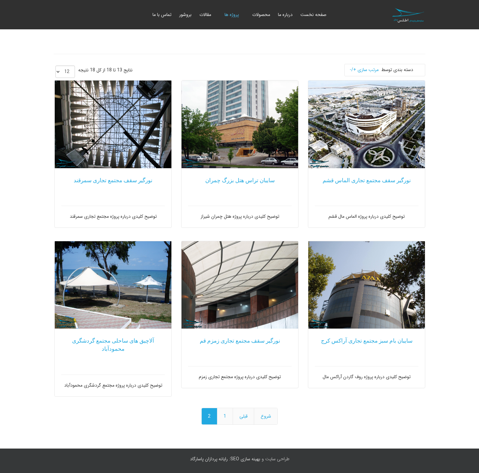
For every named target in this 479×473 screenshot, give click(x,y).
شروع (266, 416)
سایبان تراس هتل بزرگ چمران (240, 180)
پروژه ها (232, 14)
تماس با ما (161, 14)
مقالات (205, 14)
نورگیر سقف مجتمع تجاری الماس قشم (367, 180)
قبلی (244, 416)
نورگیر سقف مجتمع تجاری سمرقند (113, 180)
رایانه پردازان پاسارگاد (209, 459)
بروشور (185, 14)
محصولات (261, 14)
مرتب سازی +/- (364, 69)
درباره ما (285, 14)
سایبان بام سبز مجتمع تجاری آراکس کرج (367, 341)
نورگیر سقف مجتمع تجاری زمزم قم (240, 341)
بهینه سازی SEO (245, 459)
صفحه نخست (313, 14)
